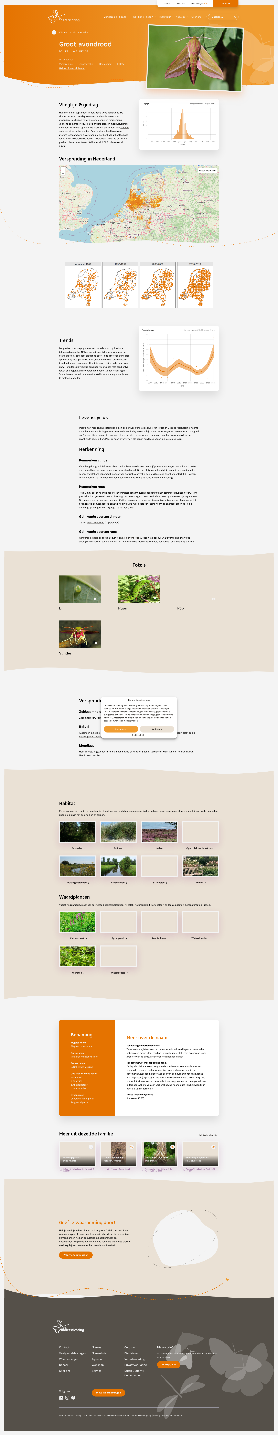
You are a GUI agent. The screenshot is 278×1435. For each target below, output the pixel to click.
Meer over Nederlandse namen (166, 1056)
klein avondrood (95, 522)
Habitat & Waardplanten (72, 68)
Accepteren (121, 729)
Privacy (156, 1415)
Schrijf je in (168, 1364)
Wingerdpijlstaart (88, 537)
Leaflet (201, 165)
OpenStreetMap (208, 165)
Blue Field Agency (143, 1415)
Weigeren (157, 729)
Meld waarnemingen (108, 1392)
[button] (63, 169)
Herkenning (105, 64)
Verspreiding (66, 64)
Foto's (120, 64)
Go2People (113, 1415)
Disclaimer (167, 1415)
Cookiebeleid (137, 735)
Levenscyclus (86, 64)
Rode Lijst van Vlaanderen (93, 736)
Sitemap (178, 1415)
